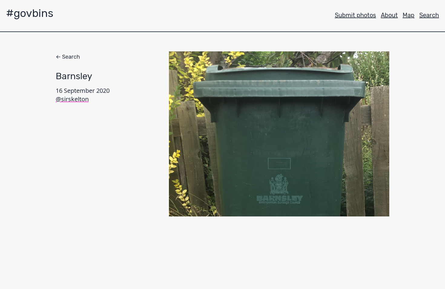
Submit (355, 15)
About (389, 15)
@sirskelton (72, 99)
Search (429, 15)
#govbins (29, 13)
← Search (68, 57)
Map (408, 15)
